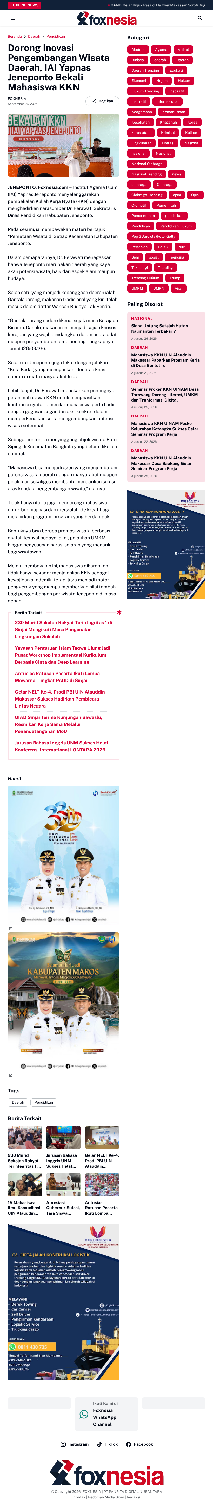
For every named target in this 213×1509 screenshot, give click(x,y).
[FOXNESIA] (106, 18)
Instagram (78, 1444)
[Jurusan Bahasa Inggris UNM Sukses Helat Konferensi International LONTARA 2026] (63, 1137)
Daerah (18, 1102)
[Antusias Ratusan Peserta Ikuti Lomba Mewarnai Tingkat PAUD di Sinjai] (102, 1184)
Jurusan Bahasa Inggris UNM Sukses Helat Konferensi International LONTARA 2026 (62, 746)
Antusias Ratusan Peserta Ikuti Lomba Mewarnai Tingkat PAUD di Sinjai (57, 677)
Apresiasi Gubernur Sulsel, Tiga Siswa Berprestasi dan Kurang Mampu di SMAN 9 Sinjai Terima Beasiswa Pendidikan (63, 1208)
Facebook (143, 1444)
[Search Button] (200, 18)
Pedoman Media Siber (106, 1497)
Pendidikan (44, 1102)
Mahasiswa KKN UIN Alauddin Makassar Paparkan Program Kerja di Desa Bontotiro (165, 360)
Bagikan (106, 101)
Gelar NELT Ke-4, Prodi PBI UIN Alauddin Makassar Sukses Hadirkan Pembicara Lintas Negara (60, 699)
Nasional (141, 318)
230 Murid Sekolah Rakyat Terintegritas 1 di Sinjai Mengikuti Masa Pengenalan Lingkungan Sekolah (63, 629)
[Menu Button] (13, 18)
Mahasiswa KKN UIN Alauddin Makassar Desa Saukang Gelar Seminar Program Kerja (161, 463)
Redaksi (133, 1497)
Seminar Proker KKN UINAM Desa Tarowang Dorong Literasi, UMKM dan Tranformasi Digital (165, 395)
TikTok (111, 1444)
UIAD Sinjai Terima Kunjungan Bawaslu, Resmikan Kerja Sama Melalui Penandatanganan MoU (58, 724)
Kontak (79, 1497)
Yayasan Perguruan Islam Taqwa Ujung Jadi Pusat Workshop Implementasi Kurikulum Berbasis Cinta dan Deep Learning (62, 655)
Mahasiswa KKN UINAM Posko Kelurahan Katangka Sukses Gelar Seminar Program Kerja (164, 429)
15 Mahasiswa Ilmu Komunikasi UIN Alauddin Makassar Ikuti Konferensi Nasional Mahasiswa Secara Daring (24, 1208)
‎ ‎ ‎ (39, 1403)
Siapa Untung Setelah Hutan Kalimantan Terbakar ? (159, 328)
